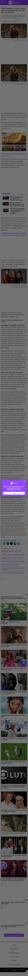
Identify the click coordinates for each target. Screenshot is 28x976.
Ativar (14, 493)
